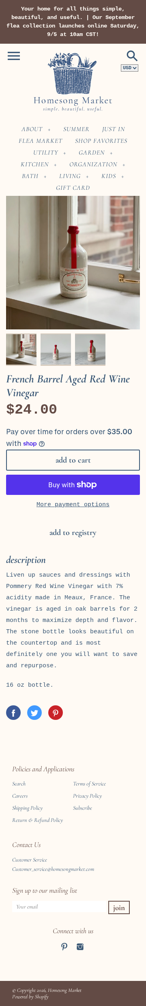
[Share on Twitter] (34, 712)
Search (19, 783)
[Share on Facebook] (13, 712)
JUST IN (113, 129)
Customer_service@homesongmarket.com (53, 869)
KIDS (108, 176)
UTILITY (45, 153)
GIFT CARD (73, 188)
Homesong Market (65, 990)
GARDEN (92, 153)
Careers (20, 795)
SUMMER (76, 129)
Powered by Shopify (30, 996)
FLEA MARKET (40, 141)
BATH (30, 176)
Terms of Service (89, 783)
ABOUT (32, 129)
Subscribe (82, 807)
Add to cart (73, 460)
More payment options (73, 504)
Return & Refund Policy (37, 820)
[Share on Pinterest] (55, 712)
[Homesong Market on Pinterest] (64, 952)
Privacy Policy (87, 795)
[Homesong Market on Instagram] (80, 952)
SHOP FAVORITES (101, 141)
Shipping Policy (27, 807)
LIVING (70, 176)
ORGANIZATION (93, 164)
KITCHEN (35, 164)
